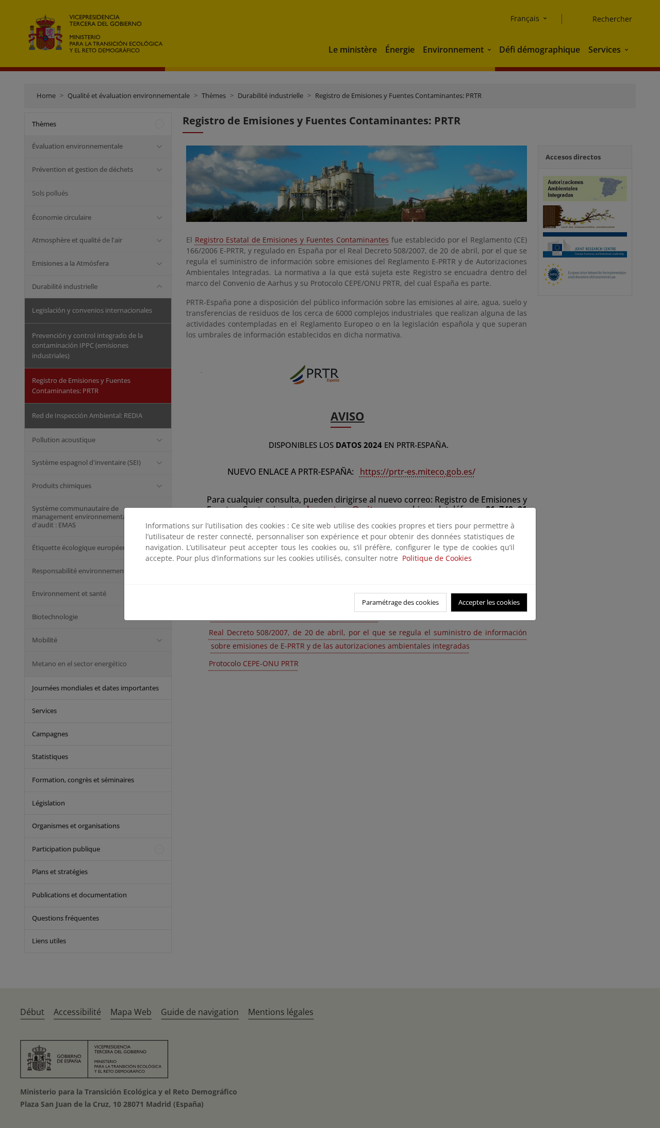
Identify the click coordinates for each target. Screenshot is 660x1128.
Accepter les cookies (489, 602)
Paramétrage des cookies (400, 602)
